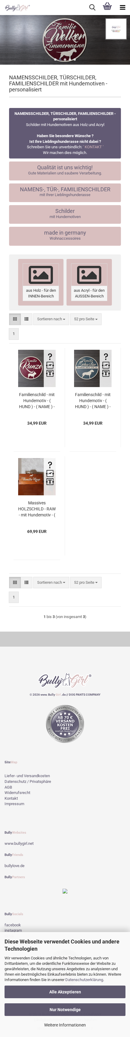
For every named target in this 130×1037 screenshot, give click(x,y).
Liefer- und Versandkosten (27, 776)
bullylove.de (14, 865)
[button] (55, 59)
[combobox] (51, 319)
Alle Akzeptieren (65, 991)
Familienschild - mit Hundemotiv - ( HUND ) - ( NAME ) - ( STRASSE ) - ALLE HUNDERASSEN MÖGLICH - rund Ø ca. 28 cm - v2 (93, 401)
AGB (8, 787)
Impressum (14, 804)
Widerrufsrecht (17, 792)
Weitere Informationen (65, 1025)
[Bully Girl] (15, 7)
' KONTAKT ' (93, 147)
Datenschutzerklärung (84, 979)
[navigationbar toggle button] (122, 7)
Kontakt (11, 798)
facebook (13, 925)
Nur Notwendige (65, 1009)
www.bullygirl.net (19, 843)
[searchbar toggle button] (92, 7)
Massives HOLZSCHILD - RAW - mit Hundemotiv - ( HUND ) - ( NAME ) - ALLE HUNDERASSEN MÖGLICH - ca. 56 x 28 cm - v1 (37, 509)
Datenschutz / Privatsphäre (28, 781)
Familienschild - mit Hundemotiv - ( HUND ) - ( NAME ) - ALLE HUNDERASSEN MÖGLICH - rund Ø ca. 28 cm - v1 (37, 401)
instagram (13, 930)
